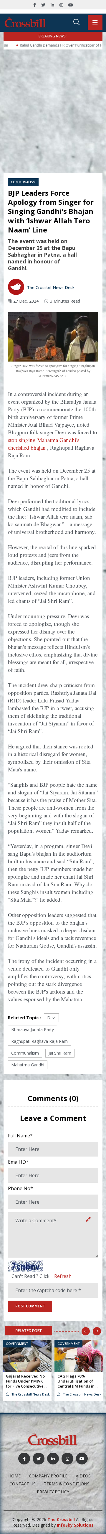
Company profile (48, 1476)
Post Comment (30, 1306)
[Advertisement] (53, 105)
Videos (83, 1476)
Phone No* (20, 1188)
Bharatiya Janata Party (32, 1029)
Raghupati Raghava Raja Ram (39, 1041)
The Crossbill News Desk (50, 287)
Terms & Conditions (67, 1484)
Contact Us (22, 1484)
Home (14, 1476)
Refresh (63, 1276)
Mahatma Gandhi (27, 1065)
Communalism (23, 182)
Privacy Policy (53, 1492)
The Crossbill (61, 1519)
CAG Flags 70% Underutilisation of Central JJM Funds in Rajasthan (76, 1383)
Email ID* (18, 1162)
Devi (51, 1017)
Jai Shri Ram (60, 1053)
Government (17, 1343)
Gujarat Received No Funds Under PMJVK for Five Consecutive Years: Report (25, 1383)
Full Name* (20, 1135)
